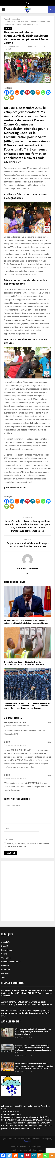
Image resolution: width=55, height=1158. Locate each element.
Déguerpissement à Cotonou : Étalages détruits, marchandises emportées (27, 544)
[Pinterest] (27, 92)
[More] (11, 97)
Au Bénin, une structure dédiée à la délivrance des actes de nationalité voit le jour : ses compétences (26, 622)
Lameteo (5, 973)
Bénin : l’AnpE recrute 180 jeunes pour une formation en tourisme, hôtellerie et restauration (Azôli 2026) (25, 1013)
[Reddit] (17, 92)
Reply (49, 722)
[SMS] (6, 97)
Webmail (14, 1147)
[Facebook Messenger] (48, 92)
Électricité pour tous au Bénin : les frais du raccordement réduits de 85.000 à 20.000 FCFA (24, 663)
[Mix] (38, 92)
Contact (23, 1147)
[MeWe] (32, 92)
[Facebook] (6, 92)
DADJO (4, 1011)
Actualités (8, 28)
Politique (5, 966)
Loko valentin (7, 990)
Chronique (6, 958)
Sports (4, 954)
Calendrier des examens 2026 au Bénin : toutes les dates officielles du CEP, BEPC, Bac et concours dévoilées (27, 993)
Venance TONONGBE (15, 47)
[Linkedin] (22, 92)
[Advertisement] (27, 891)
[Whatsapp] (43, 92)
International (6, 950)
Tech (3, 977)
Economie (5, 969)
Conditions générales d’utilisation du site (26, 1150)
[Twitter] (11, 92)
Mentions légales (35, 1147)
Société (4, 946)
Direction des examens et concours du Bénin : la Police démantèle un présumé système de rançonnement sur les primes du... (33, 1049)
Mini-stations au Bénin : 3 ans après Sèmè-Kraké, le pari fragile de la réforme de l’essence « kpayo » (33, 1031)
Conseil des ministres (11, 962)
